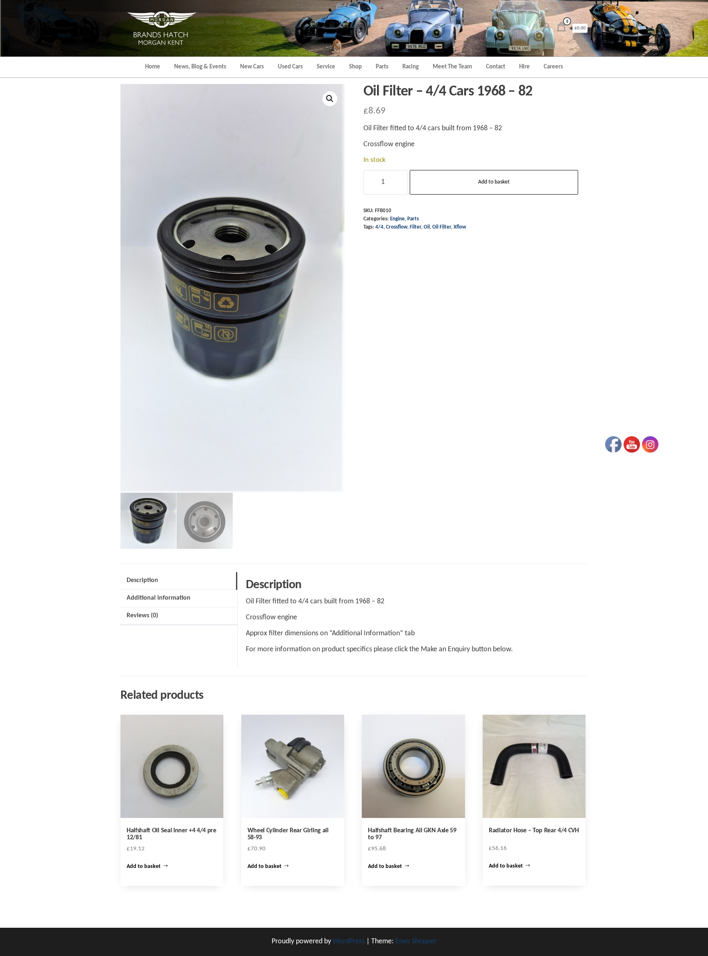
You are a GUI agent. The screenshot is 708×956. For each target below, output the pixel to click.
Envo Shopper (415, 941)
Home (152, 67)
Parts (382, 67)
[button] (329, 98)
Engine (397, 219)
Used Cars (290, 67)
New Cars (252, 67)
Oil (427, 227)
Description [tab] (142, 580)
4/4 (379, 227)
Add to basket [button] (144, 866)
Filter (415, 227)
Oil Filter (441, 227)
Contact (495, 67)
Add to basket (494, 182)
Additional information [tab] (159, 598)
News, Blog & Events (200, 67)
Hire (524, 67)
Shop (355, 67)
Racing (410, 67)
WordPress (349, 941)
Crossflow (396, 227)
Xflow (460, 227)
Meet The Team (452, 67)
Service (326, 67)
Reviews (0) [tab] (142, 615)
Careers (553, 67)
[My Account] (546, 28)
